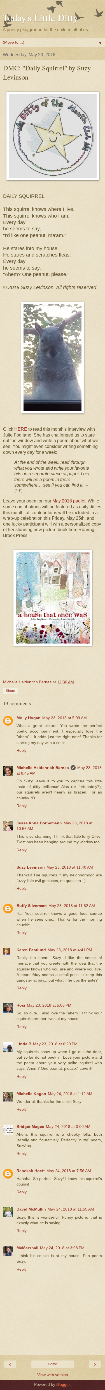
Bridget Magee (30, 1126)
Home (52, 1364)
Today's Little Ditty (40, 17)
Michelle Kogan (31, 1093)
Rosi (21, 1005)
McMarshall (27, 1248)
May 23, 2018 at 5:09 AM (64, 718)
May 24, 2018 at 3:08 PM (62, 1248)
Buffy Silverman (32, 905)
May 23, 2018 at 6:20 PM (55, 1044)
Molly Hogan (29, 718)
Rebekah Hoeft (31, 1171)
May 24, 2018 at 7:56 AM (68, 1171)
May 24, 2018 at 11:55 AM (71, 1209)
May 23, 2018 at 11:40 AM (69, 867)
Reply (22, 750)
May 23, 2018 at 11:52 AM (71, 905)
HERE (20, 429)
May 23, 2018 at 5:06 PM (49, 1005)
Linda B (24, 1044)
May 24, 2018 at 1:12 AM (70, 1093)
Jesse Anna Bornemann (39, 823)
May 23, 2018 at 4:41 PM (70, 950)
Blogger (63, 1384)
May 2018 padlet (68, 501)
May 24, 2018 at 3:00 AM (68, 1126)
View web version (52, 1374)
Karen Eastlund (31, 950)
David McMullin (31, 1209)
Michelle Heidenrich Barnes (43, 767)
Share (10, 691)
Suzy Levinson (31, 867)
